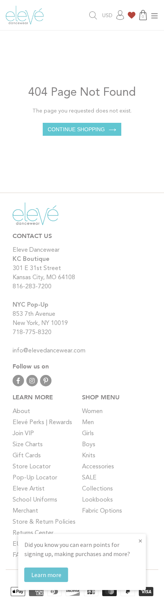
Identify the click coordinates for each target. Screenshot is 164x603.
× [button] (140, 540)
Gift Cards (27, 456)
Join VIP (23, 434)
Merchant (25, 511)
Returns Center (33, 533)
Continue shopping (76, 129)
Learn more (46, 575)
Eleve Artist (29, 489)
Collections (97, 489)
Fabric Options (102, 511)
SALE (89, 478)
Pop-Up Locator (35, 478)
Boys (88, 445)
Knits (88, 456)
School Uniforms (35, 500)
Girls (88, 434)
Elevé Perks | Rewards (42, 423)
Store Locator (32, 467)
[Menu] (154, 15)
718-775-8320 (32, 333)
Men (88, 423)
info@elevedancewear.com (49, 351)
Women (92, 411)
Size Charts (28, 445)
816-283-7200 (32, 287)
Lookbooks (97, 500)
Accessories (98, 467)
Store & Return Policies (44, 522)
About (21, 411)
